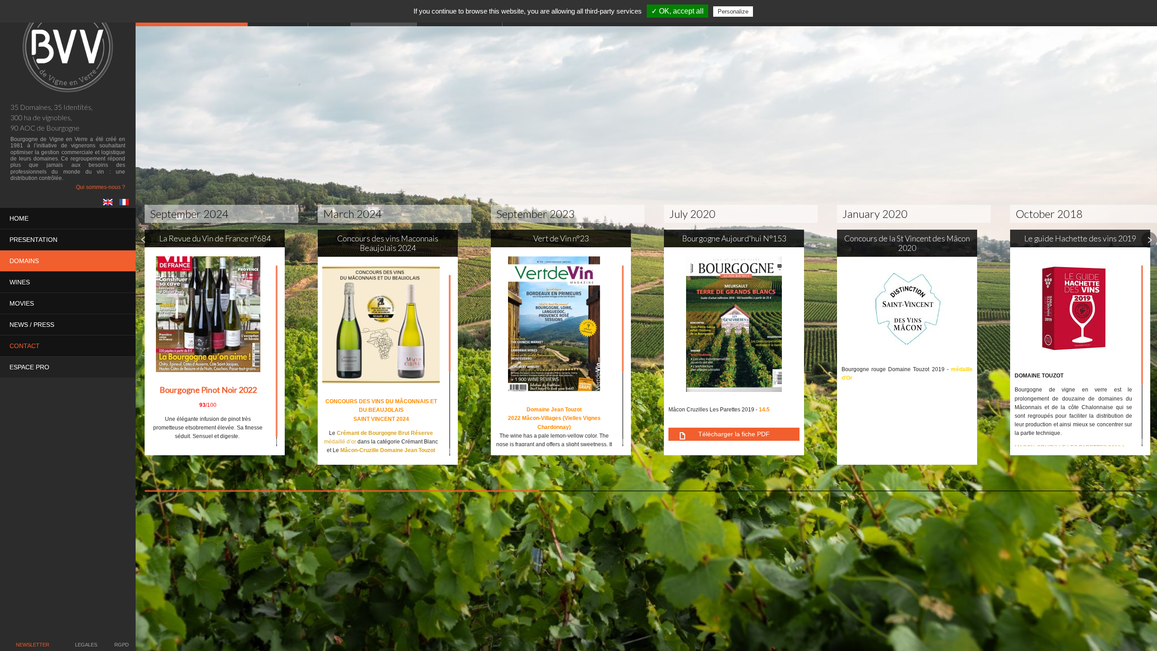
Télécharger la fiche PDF (734, 434)
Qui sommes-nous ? (100, 187)
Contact (24, 345)
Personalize (733, 11)
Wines (19, 282)
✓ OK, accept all (677, 11)
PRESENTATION (33, 239)
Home (18, 218)
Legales (86, 644)
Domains (24, 260)
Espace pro (29, 367)
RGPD (121, 644)
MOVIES (21, 303)
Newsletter (32, 644)
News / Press (31, 324)
